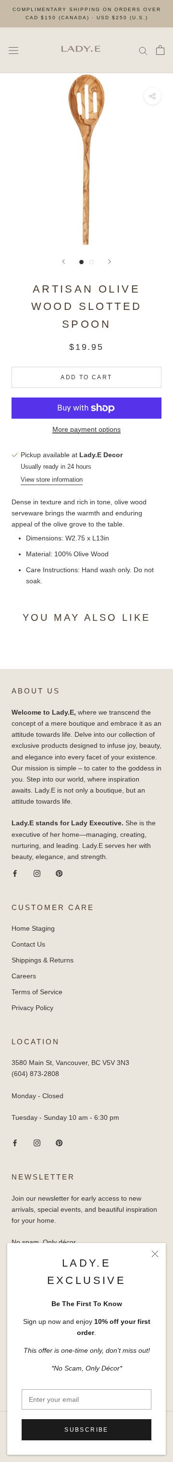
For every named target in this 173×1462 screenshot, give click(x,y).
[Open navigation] (13, 50)
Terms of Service (37, 992)
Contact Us (28, 944)
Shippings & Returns (43, 960)
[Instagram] (37, 873)
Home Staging (33, 928)
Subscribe (86, 1429)
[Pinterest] (59, 873)
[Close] (155, 1253)
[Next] (109, 261)
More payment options (86, 429)
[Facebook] (15, 873)
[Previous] (63, 261)
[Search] (143, 50)
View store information (52, 479)
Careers (24, 976)
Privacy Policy (32, 1008)
